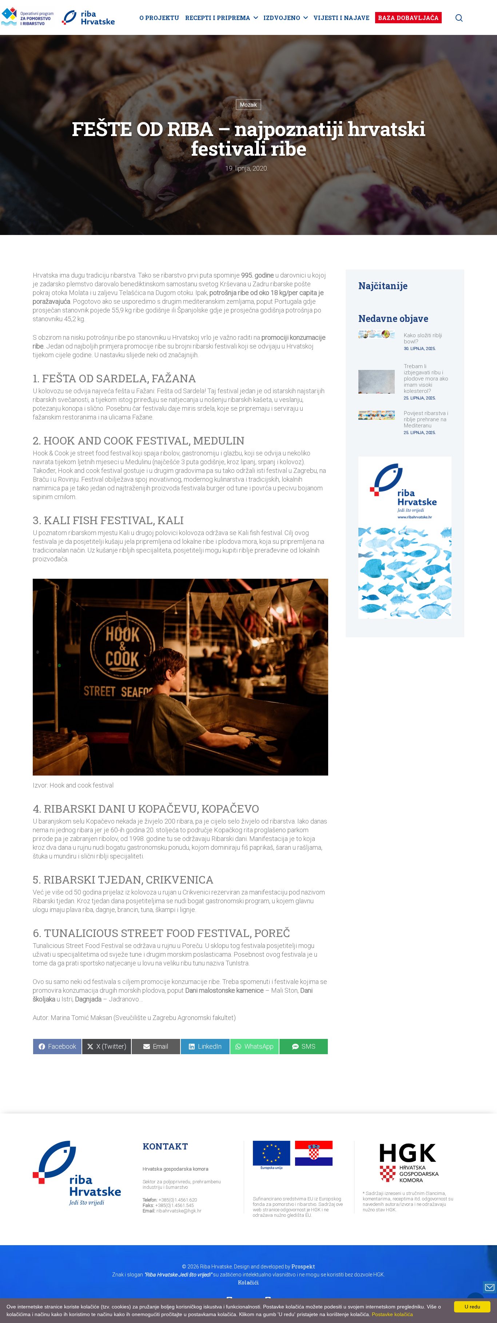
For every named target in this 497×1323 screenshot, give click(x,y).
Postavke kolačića (392, 1314)
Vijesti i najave (341, 17)
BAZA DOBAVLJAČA (408, 17)
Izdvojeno (281, 17)
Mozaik (248, 105)
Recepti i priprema (217, 17)
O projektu (159, 17)
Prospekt (303, 1266)
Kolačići (248, 1282)
